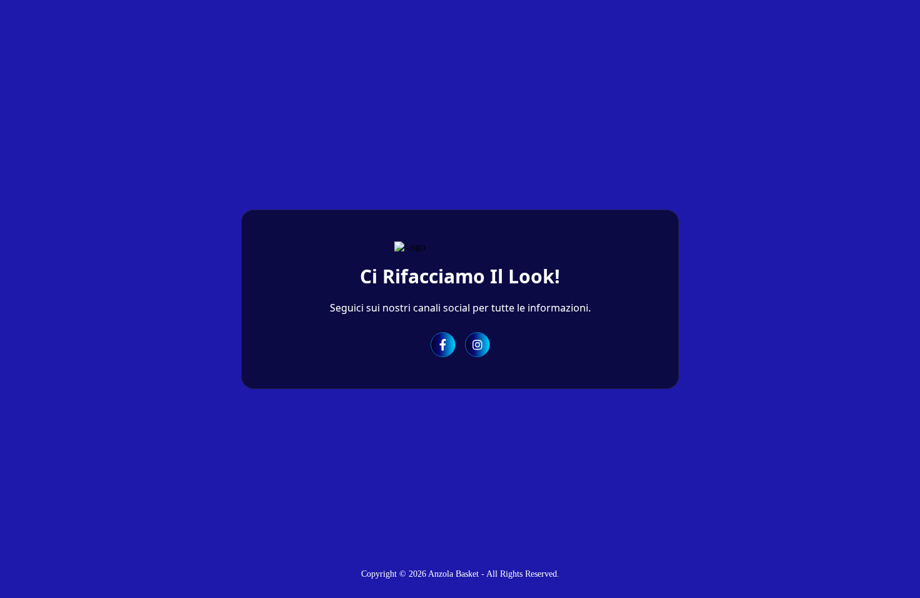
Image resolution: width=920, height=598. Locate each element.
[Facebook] (443, 344)
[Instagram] (477, 344)
